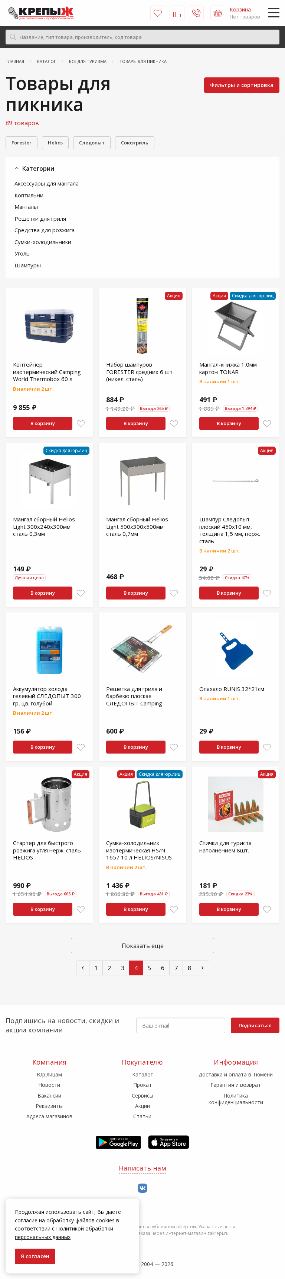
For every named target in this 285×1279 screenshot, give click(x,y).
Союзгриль (134, 142)
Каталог (142, 1074)
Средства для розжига (44, 230)
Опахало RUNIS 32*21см (231, 688)
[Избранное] (157, 13)
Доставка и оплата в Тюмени (236, 1074)
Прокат (142, 1084)
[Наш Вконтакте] (142, 1188)
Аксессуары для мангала (46, 183)
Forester (22, 142)
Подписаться (255, 1025)
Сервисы (142, 1095)
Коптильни (28, 195)
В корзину (42, 423)
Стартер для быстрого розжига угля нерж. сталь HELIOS (47, 850)
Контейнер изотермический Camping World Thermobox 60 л (47, 372)
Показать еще (143, 946)
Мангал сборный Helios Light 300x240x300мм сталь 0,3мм (44, 526)
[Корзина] (217, 13)
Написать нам (142, 1167)
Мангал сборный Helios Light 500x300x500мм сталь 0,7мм (137, 526)
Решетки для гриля (40, 218)
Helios (55, 142)
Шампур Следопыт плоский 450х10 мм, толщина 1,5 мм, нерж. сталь (229, 530)
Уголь (22, 253)
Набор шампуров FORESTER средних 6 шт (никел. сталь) (139, 372)
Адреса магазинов (49, 1116)
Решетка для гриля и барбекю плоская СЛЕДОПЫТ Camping (134, 696)
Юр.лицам (49, 1074)
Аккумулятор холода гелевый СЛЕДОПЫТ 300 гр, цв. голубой (47, 696)
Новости (49, 1084)
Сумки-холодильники (42, 242)
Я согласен (35, 1256)
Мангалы (26, 206)
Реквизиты (49, 1105)
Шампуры (27, 265)
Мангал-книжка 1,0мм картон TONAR (228, 368)
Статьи (142, 1116)
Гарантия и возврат (235, 1084)
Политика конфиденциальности (236, 1099)
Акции (142, 1105)
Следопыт (92, 142)
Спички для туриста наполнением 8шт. (225, 846)
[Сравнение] (177, 13)
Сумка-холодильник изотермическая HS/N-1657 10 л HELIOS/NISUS (139, 850)
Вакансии (49, 1095)
